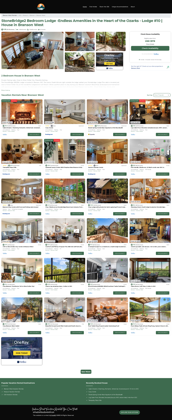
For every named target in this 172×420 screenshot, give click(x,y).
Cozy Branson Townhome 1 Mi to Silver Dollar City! (18, 286)
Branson (32, 15)
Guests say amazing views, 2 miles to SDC (58, 286)
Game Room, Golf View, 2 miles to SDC (143, 286)
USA (19, 15)
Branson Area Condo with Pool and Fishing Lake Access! (20, 207)
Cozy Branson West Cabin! (11, 326)
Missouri (25, 15)
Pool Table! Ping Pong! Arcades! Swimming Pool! (103, 326)
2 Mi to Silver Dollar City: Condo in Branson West (18, 246)
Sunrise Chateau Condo (95, 167)
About (133, 7)
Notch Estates (11, 131)
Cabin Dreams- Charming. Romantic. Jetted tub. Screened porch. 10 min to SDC (114, 389)
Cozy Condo (49, 127)
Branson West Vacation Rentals (13, 389)
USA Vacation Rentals (10, 394)
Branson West (40, 15)
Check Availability (150, 48)
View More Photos (9, 66)
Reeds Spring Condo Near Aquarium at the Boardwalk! (105, 127)
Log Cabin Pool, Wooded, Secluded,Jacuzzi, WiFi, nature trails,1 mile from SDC (113, 397)
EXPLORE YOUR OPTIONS (129, 412)
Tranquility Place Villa (9, 167)
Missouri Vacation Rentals (12, 392)
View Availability (34, 134)
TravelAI (53, 415)
